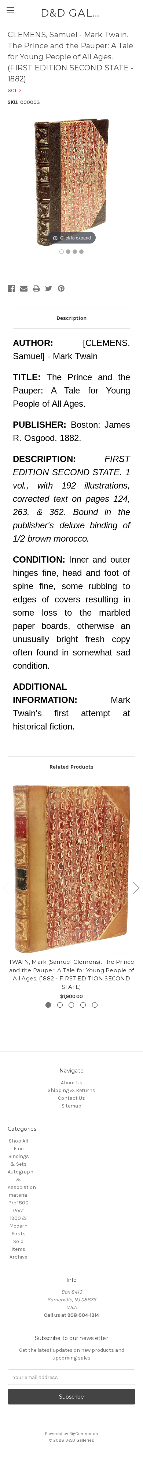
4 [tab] (83, 1005)
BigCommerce (83, 1433)
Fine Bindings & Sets (18, 1156)
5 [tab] (95, 1005)
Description (71, 318)
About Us (71, 1083)
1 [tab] (48, 1005)
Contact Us (71, 1098)
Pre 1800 (18, 1203)
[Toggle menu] (10, 10)
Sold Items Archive (18, 1249)
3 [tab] (71, 1005)
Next (135, 888)
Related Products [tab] (72, 766)
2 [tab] (60, 1005)
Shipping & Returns (71, 1090)
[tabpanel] (71, 892)
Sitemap (71, 1106)
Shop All (18, 1141)
